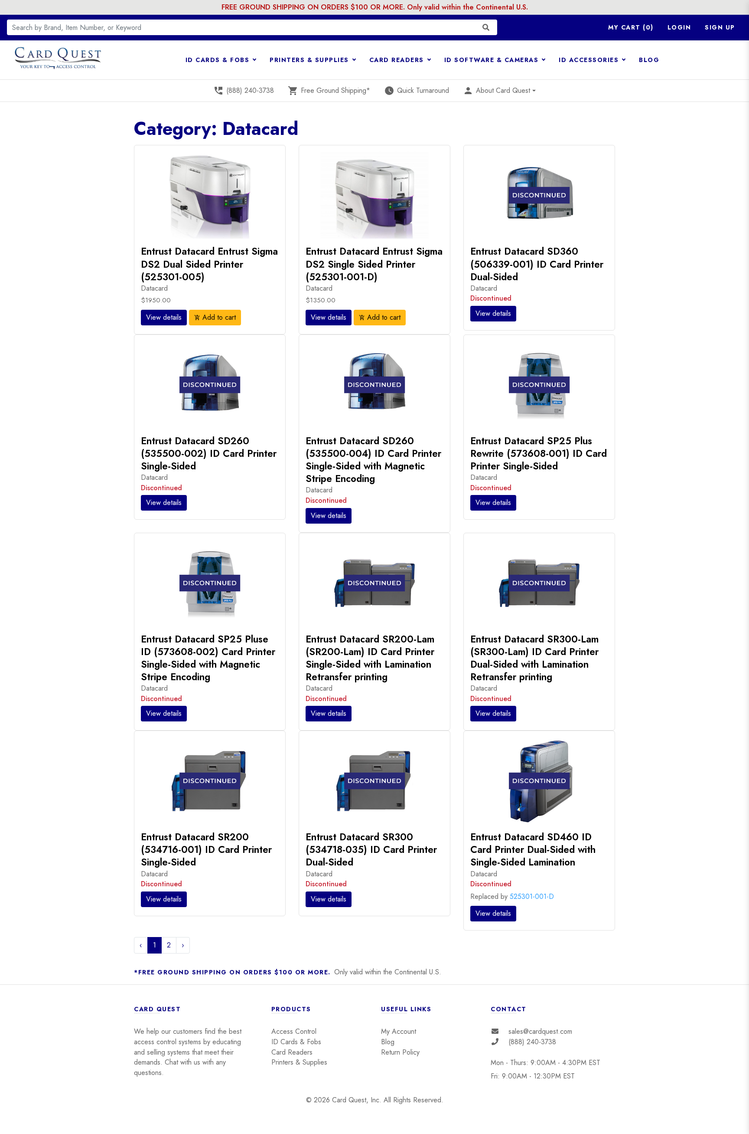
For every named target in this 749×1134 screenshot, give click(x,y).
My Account (398, 1031)
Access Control (293, 1031)
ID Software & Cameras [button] (492, 60)
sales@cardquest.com (540, 1031)
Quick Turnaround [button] (416, 90)
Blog (387, 1042)
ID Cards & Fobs (296, 1042)
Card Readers (292, 1052)
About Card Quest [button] (496, 90)
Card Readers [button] (398, 60)
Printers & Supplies (299, 1062)
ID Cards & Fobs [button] (219, 60)
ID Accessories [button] (590, 60)
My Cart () (631, 27)
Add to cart (215, 317)
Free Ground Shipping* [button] (329, 90)
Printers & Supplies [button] (310, 60)
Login (679, 27)
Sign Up (720, 27)
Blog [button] (649, 60)
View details (164, 317)
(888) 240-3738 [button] (243, 90)
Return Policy (400, 1052)
